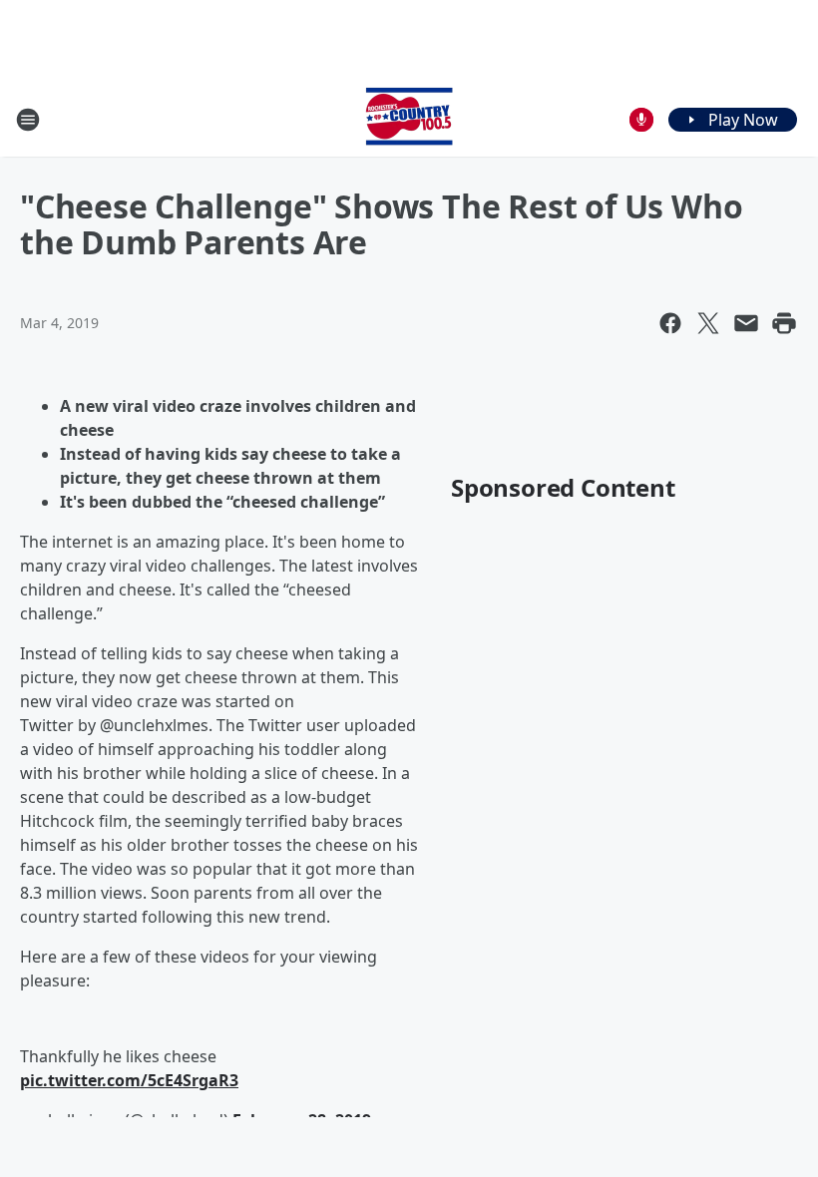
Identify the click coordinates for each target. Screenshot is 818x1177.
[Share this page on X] (708, 323)
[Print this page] (784, 323)
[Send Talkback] (641, 120)
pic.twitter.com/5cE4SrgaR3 (129, 1080)
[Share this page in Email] (746, 323)
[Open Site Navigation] (28, 120)
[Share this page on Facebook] (670, 323)
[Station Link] (409, 119)
